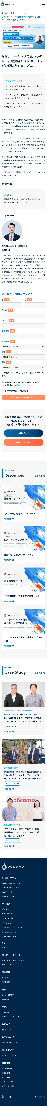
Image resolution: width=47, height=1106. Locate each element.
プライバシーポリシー (24, 385)
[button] (43, 3)
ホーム (4, 13)
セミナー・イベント (19, 13)
